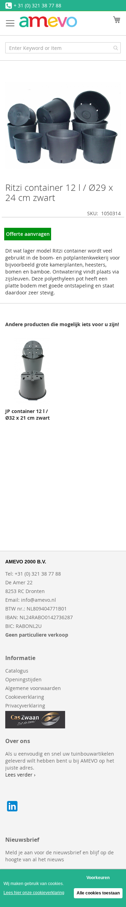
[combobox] (63, 47)
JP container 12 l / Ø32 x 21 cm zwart (27, 414)
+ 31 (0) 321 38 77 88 (37, 5)
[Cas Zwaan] (35, 726)
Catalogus (16, 670)
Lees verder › (20, 774)
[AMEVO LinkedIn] (12, 811)
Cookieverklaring (24, 697)
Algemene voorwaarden (33, 688)
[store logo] (48, 21)
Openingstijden (23, 679)
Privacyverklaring (25, 705)
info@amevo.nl (38, 600)
